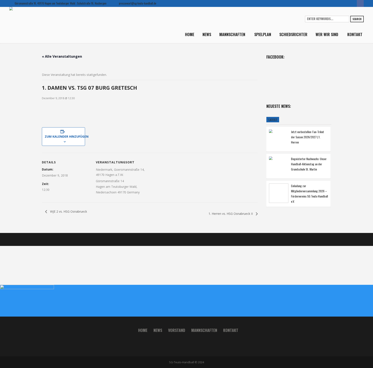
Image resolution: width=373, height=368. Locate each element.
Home (142, 330)
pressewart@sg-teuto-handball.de (137, 3)
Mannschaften (204, 330)
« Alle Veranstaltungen (62, 56)
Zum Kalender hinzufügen (63, 136)
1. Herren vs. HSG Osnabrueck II (231, 214)
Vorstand (176, 330)
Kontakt (230, 330)
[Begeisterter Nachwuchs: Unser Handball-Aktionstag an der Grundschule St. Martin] (278, 165)
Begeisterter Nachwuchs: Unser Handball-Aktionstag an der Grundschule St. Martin (309, 163)
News (157, 330)
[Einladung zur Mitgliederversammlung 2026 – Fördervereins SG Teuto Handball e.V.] (278, 193)
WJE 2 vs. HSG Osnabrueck (68, 211)
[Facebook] (360, 3)
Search (357, 19)
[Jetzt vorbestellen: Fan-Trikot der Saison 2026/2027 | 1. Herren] (278, 138)
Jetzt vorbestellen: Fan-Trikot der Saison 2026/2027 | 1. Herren (307, 136)
